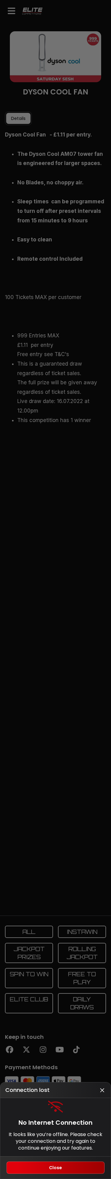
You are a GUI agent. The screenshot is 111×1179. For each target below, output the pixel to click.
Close (55, 1168)
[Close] (102, 1090)
